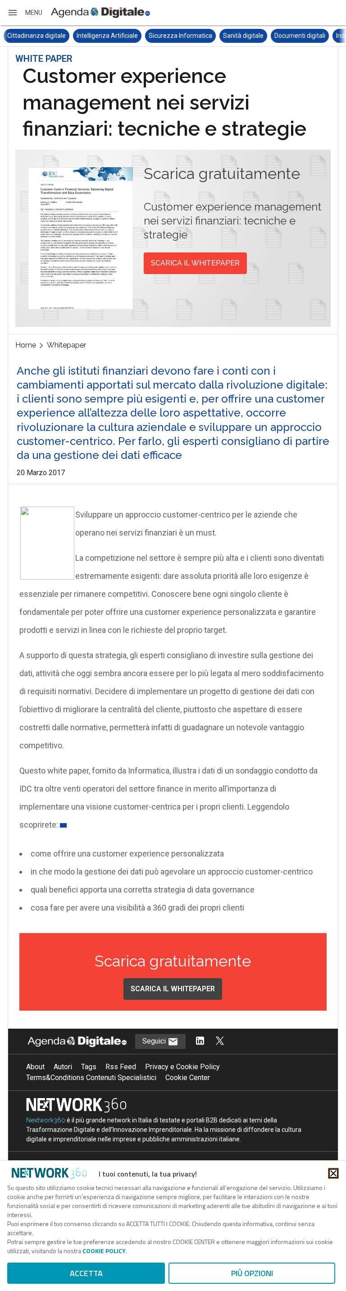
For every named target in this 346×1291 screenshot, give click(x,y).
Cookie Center (187, 1077)
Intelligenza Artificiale (107, 35)
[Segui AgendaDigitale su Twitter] (219, 1041)
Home (25, 345)
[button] (25, 12)
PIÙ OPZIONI (252, 1273)
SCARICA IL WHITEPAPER (195, 263)
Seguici (155, 1041)
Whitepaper (66, 345)
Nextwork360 (45, 1120)
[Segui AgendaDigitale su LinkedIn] (200, 1041)
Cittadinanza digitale (36, 35)
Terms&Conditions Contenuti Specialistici (91, 1077)
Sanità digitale (243, 35)
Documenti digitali (299, 35)
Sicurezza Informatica (180, 35)
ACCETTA (86, 1273)
